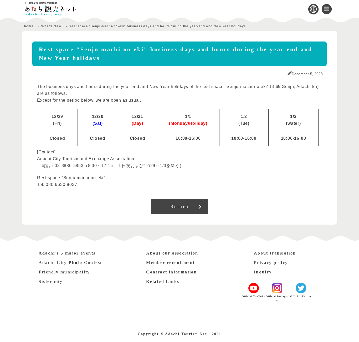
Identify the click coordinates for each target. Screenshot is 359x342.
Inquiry (263, 272)
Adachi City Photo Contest (70, 262)
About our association (172, 253)
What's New (51, 26)
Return (179, 206)
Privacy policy (271, 262)
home (29, 26)
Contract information (171, 272)
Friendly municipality (64, 272)
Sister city (51, 281)
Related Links (162, 281)
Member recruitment (170, 262)
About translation (275, 253)
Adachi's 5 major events (67, 253)
